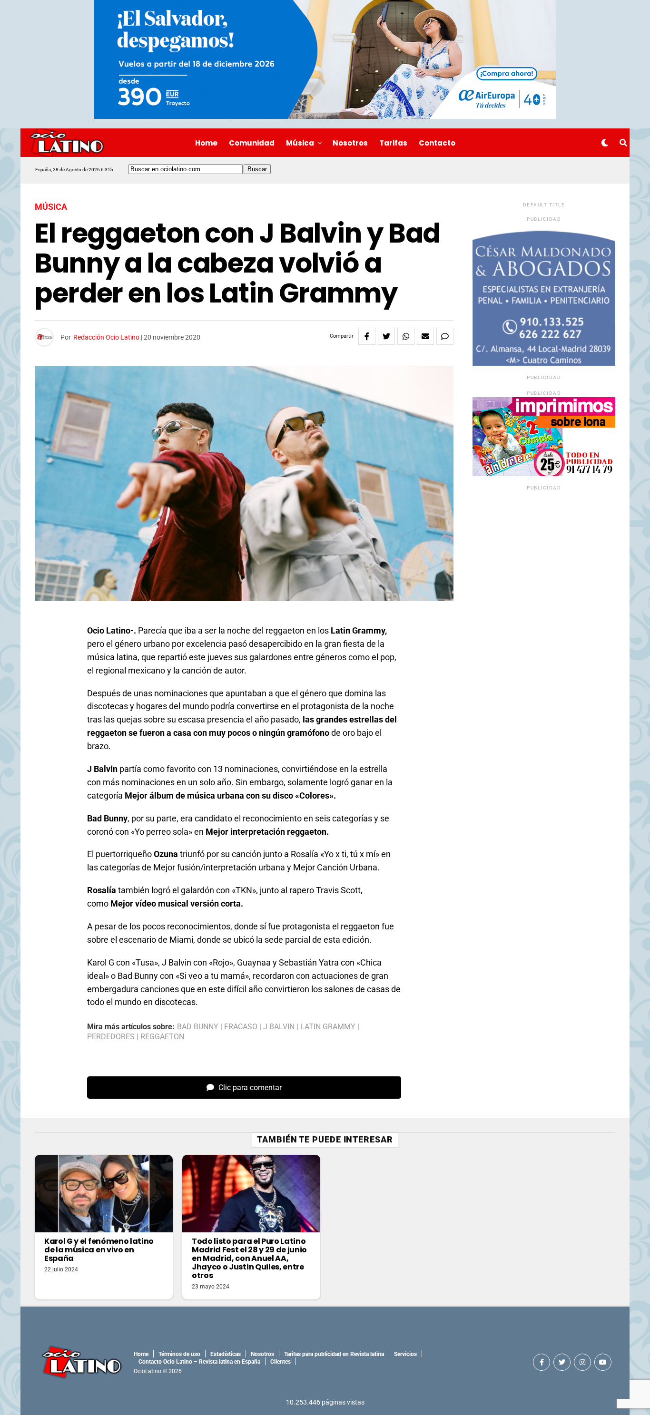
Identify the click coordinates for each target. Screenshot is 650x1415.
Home (206, 143)
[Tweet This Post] (386, 336)
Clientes (280, 1361)
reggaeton (162, 1037)
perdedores (111, 1037)
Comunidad (252, 143)
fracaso (240, 1027)
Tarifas (393, 143)
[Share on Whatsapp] (405, 336)
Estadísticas (225, 1354)
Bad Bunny (197, 1027)
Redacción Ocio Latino (106, 337)
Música (300, 143)
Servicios (405, 1354)
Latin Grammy (327, 1027)
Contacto (437, 143)
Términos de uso (179, 1354)
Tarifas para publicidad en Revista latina (334, 1354)
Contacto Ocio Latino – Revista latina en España (199, 1361)
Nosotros (350, 143)
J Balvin (279, 1027)
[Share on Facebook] (366, 336)
